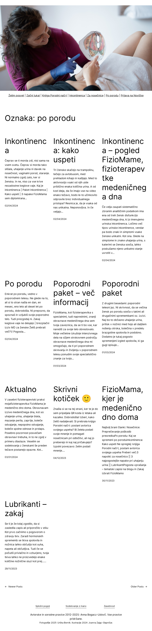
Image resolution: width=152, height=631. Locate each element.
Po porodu (112, 95)
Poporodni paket (120, 288)
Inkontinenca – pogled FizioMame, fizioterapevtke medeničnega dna (124, 169)
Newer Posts (13, 586)
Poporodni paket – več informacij (74, 293)
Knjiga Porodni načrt (54, 95)
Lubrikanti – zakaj (25, 509)
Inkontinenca (77, 95)
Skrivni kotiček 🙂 (72, 394)
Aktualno (21, 389)
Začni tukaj (33, 95)
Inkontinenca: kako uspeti (74, 150)
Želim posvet (16, 95)
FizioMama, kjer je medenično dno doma (122, 403)
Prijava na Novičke (132, 95)
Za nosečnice (95, 95)
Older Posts (139, 586)
